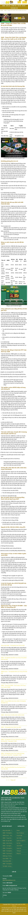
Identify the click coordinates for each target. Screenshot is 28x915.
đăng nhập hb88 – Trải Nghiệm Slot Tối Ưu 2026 (12, 645)
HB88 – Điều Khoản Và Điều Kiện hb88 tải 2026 (12, 715)
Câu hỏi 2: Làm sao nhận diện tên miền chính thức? (14, 592)
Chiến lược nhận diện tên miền (9, 495)
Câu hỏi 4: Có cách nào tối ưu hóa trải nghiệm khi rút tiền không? (13, 596)
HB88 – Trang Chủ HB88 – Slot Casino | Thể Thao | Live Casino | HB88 (8, 838)
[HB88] (7, 2)
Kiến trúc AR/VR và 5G (7, 422)
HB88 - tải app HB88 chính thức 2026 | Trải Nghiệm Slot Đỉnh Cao (8, 840)
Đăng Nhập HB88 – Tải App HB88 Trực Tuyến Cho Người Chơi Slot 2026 (8, 861)
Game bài (19, 848)
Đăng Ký (19, 853)
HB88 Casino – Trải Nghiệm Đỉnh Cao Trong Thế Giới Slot (8, 835)
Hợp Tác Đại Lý (20, 833)
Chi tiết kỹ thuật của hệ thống (8, 192)
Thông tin (19, 850)
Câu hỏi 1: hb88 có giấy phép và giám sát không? (13, 590)
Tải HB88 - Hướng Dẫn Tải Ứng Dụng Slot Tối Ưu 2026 (8, 866)
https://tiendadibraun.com (9, 880)
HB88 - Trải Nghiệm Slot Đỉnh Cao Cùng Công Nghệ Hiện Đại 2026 (8, 833)
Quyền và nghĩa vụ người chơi (22, 840)
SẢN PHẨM (19, 845)
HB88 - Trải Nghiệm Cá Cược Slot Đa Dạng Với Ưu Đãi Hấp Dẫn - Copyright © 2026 (8, 848)
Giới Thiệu (19, 838)
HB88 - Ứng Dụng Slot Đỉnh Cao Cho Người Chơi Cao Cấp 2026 (8, 853)
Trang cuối (12, 780)
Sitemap (14, 906)
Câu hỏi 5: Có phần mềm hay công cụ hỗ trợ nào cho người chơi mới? (13, 599)
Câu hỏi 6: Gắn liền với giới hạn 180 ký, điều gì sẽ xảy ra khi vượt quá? (13, 603)
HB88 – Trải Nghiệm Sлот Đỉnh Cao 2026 (11, 727)
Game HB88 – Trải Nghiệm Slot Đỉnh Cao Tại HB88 (8, 858)
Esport (18, 830)
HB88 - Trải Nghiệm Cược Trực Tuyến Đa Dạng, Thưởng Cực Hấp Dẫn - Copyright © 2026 (8, 850)
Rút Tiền (19, 843)
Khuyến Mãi (19, 835)
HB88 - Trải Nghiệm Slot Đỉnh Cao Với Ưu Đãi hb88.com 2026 (8, 863)
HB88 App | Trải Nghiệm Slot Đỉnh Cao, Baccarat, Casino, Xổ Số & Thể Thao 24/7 (8, 856)
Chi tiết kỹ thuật (5, 342)
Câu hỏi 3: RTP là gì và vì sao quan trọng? (12, 594)
